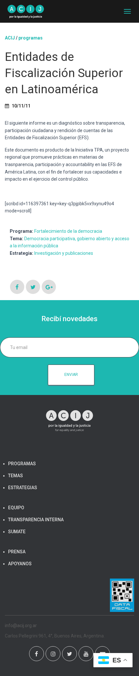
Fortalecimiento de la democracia (68, 231)
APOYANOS (20, 563)
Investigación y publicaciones (63, 253)
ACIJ (10, 37)
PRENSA (17, 551)
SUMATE (17, 531)
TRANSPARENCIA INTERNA (36, 519)
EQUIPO (16, 507)
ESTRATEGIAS (22, 487)
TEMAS (15, 475)
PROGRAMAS (30, 37)
